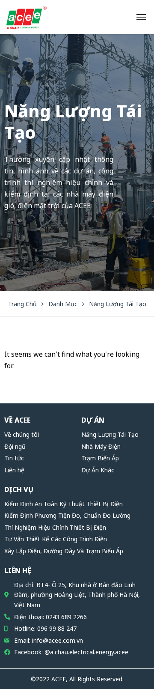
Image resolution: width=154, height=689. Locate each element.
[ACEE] (26, 17)
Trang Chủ (22, 304)
